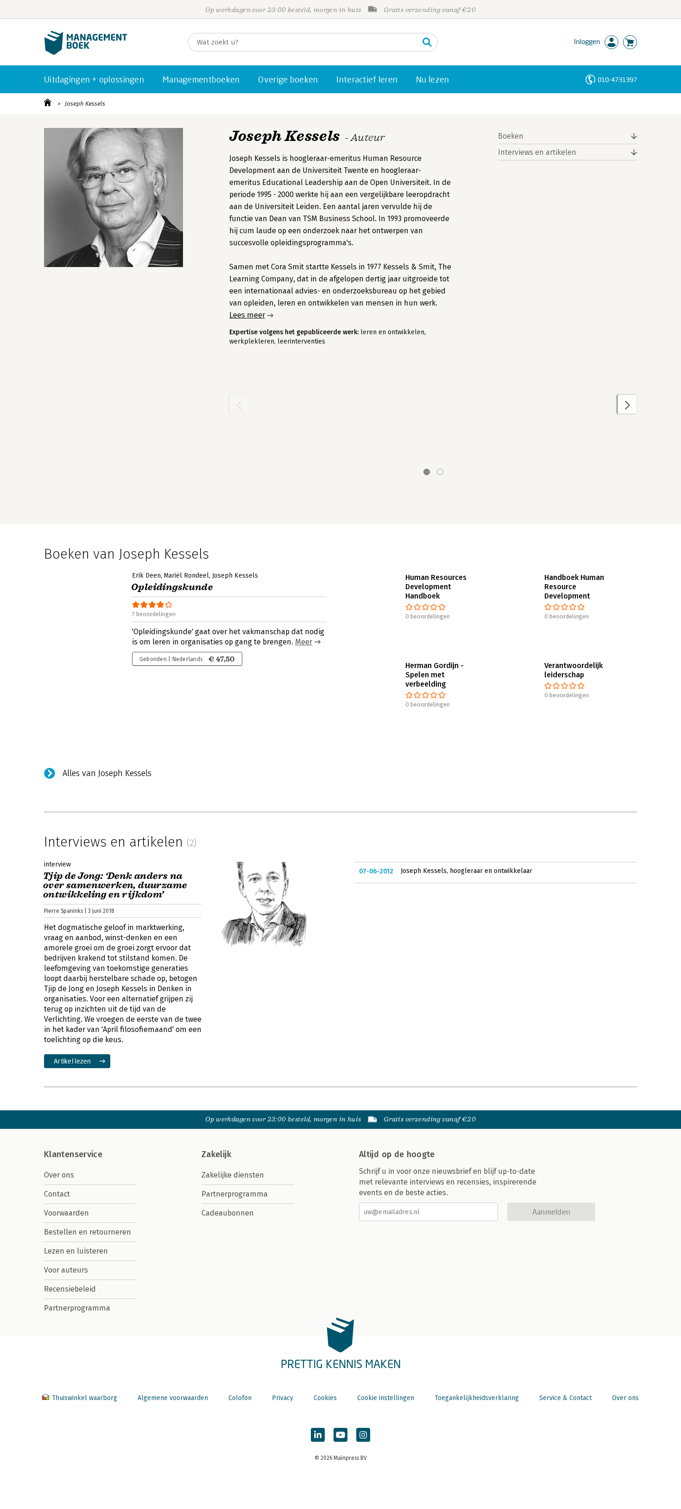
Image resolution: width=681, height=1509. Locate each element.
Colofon (240, 1398)
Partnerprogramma (77, 1308)
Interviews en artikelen (537, 152)
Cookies (325, 1398)
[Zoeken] (427, 42)
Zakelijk (216, 1154)
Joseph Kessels (85, 103)
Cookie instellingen (385, 1398)
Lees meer (247, 315)
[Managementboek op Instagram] (363, 1435)
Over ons (59, 1175)
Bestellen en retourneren (87, 1232)
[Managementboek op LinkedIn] (318, 1435)
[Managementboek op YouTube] (340, 1435)
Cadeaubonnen (228, 1213)
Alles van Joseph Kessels (107, 773)
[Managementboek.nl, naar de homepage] (85, 53)
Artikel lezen (72, 1061)
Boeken (510, 136)
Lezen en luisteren (76, 1251)
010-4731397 (617, 79)
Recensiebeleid (70, 1289)
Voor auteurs (66, 1270)
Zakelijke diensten (233, 1175)
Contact (57, 1194)
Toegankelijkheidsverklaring (477, 1398)
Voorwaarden (66, 1213)
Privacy (282, 1398)
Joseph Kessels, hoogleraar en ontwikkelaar (466, 871)
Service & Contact (565, 1398)
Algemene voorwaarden (173, 1398)
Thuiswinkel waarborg (84, 1398)
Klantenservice (73, 1154)
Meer (303, 641)
